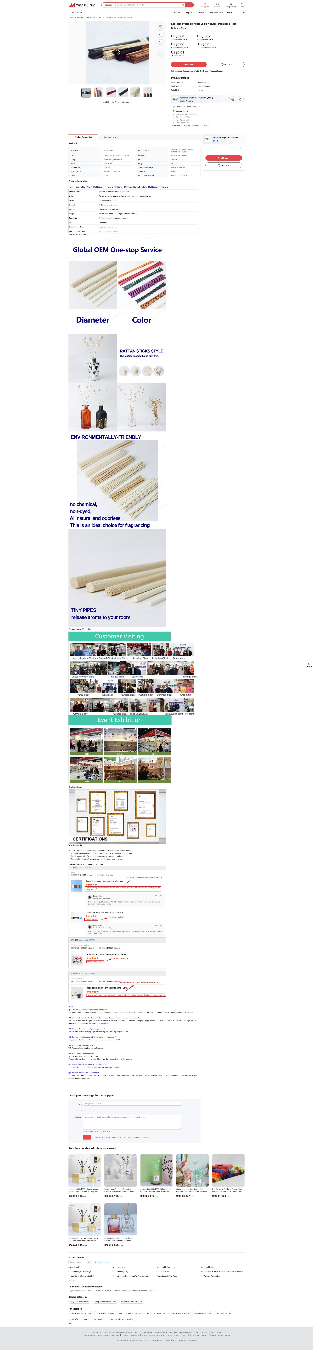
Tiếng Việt (212, 1335)
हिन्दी (189, 1335)
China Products (109, 1332)
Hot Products (96, 1332)
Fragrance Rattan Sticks (79, 1301)
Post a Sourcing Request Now (136, 1137)
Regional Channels (185, 1332)
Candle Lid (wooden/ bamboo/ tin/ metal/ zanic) (130, 1276)
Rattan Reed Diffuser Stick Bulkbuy (121, 1319)
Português (115, 1335)
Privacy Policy (192, 1340)
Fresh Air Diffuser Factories (156, 1313)
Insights (218, 1332)
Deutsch (152, 1335)
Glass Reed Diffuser (223, 1313)
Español (107, 1335)
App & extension (215, 12)
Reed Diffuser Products (180, 1313)
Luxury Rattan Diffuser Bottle (105, 1301)
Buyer (188, 12)
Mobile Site (209, 1332)
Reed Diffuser (90, 17)
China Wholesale (146, 1332)
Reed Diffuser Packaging (79, 1319)
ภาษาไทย (196, 1335)
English (99, 1335)
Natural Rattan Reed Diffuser (123, 17)
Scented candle (74, 1267)
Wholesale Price (160, 1332)
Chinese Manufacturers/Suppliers (127, 1332)
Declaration (182, 1340)
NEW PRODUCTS (118, 1267)
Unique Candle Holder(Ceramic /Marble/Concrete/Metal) (222, 1271)
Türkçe (204, 1335)
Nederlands (161, 1335)
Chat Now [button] (228, 64)
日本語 (183, 1335)
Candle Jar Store (162, 1271)
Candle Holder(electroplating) (79, 1271)
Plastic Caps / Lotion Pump (166, 1276)
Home (70, 17)
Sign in (242, 6)
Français (125, 1335)
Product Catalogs (103, 1262)
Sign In (175, 125)
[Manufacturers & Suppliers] (81, 5)
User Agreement (170, 1340)
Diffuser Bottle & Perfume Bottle (80, 1276)
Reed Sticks (98, 1319)
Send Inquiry (189, 64)
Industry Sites (172, 1332)
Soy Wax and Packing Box (210, 1276)
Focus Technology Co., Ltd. (141, 1340)
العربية (170, 1335)
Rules (243, 12)
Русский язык (134, 1335)
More (70, 1324)
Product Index (198, 1332)
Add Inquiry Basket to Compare (117, 102)
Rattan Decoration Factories (130, 1313)
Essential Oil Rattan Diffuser (131, 1301)
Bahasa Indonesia (224, 1335)
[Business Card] (241, 147)
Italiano (144, 1335)
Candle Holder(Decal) (209, 1267)
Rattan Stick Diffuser (104, 17)
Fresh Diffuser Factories (105, 1313)
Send (87, 1137)
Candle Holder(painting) (165, 1267)
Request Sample (216, 71)
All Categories (77, 12)
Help (201, 12)
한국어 (176, 1335)
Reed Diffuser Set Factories (80, 1313)
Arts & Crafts (79, 17)
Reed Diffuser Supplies (202, 1313)
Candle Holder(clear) (120, 1271)
